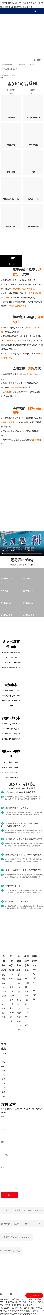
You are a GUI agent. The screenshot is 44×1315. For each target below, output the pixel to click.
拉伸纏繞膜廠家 (7, 64)
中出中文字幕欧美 (26, 1307)
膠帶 (32, 93)
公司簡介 (5, 1210)
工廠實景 (16, 1210)
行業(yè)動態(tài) (16, 1237)
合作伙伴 (27, 1210)
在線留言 (16, 1250)
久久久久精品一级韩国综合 (30, 1310)
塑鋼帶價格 (21, 64)
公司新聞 (5, 1237)
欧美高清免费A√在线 (27, 1313)
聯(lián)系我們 (5, 1250)
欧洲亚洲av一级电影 (9, 1307)
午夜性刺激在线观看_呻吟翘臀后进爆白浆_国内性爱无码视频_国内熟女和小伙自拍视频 (21, 1303)
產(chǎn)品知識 (27, 1237)
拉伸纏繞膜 (11, 90)
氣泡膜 (32, 64)
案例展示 (38, 1210)
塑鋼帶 (11, 93)
